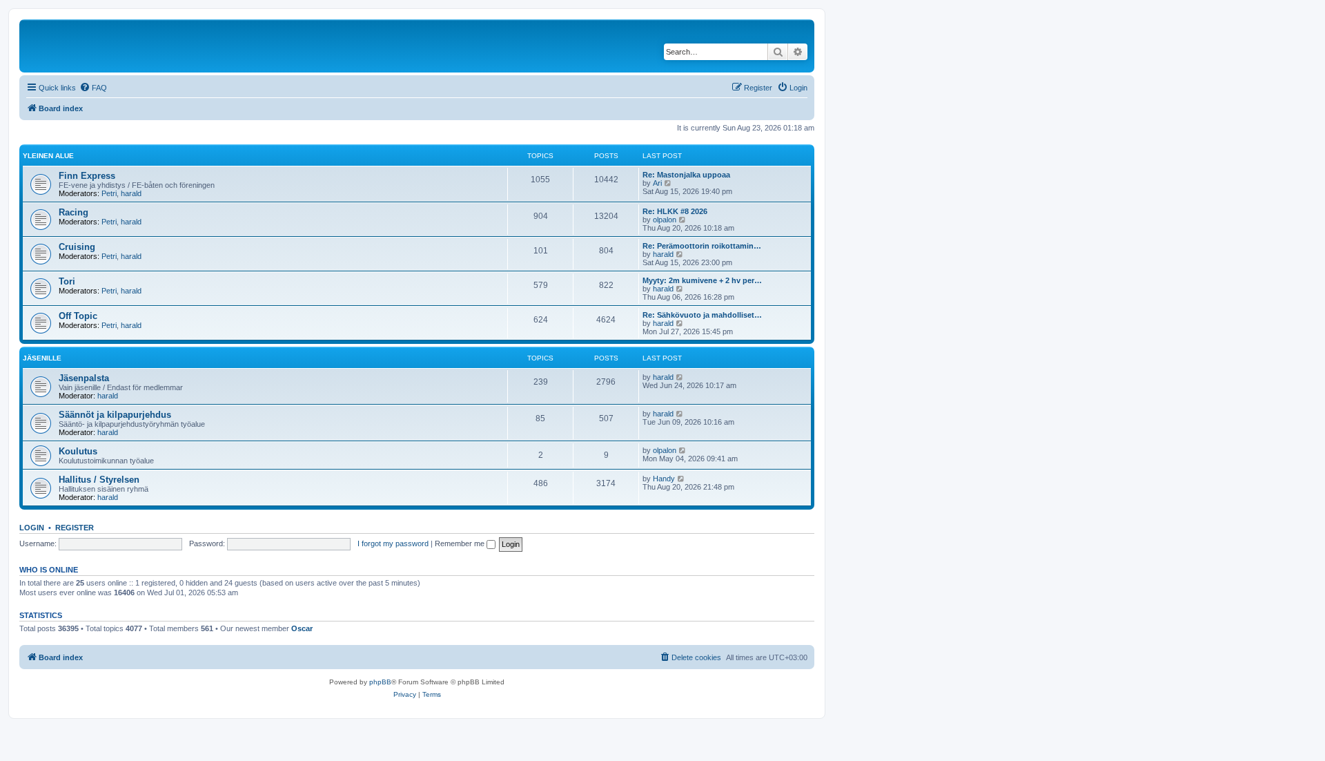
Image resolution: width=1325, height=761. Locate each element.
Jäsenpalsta (84, 378)
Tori (67, 281)
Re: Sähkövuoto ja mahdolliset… (702, 315)
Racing (73, 212)
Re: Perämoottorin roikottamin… (701, 246)
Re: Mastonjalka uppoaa (686, 175)
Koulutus (78, 451)
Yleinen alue (48, 156)
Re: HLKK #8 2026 (674, 211)
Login (31, 527)
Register (74, 527)
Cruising (77, 247)
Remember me (461, 543)
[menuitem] (93, 87)
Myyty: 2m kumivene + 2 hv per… (702, 280)
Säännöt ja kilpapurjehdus (115, 415)
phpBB (380, 682)
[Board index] (116, 46)
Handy (664, 478)
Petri (109, 193)
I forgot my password (393, 543)
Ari (657, 183)
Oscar (302, 628)
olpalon (664, 219)
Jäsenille (42, 358)
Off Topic (78, 316)
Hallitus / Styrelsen (99, 479)
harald (131, 193)
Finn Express (87, 176)
